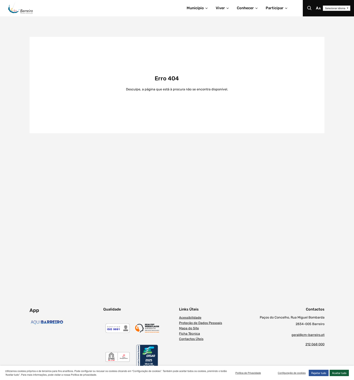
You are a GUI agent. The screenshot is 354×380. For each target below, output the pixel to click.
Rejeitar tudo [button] (318, 373)
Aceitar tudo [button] (339, 373)
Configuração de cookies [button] (292, 372)
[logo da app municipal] (65, 322)
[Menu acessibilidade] (318, 8)
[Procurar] (309, 8)
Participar (275, 8)
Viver (220, 8)
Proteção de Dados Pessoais (200, 323)
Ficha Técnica (189, 334)
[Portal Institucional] (57, 8)
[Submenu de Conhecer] (258, 8)
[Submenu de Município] (208, 8)
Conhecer (245, 8)
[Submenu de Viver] (229, 8)
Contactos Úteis (191, 339)
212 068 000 (314, 344)
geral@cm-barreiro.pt (308, 335)
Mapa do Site (189, 328)
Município (195, 8)
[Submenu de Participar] (288, 8)
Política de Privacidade (248, 372)
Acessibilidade (190, 318)
